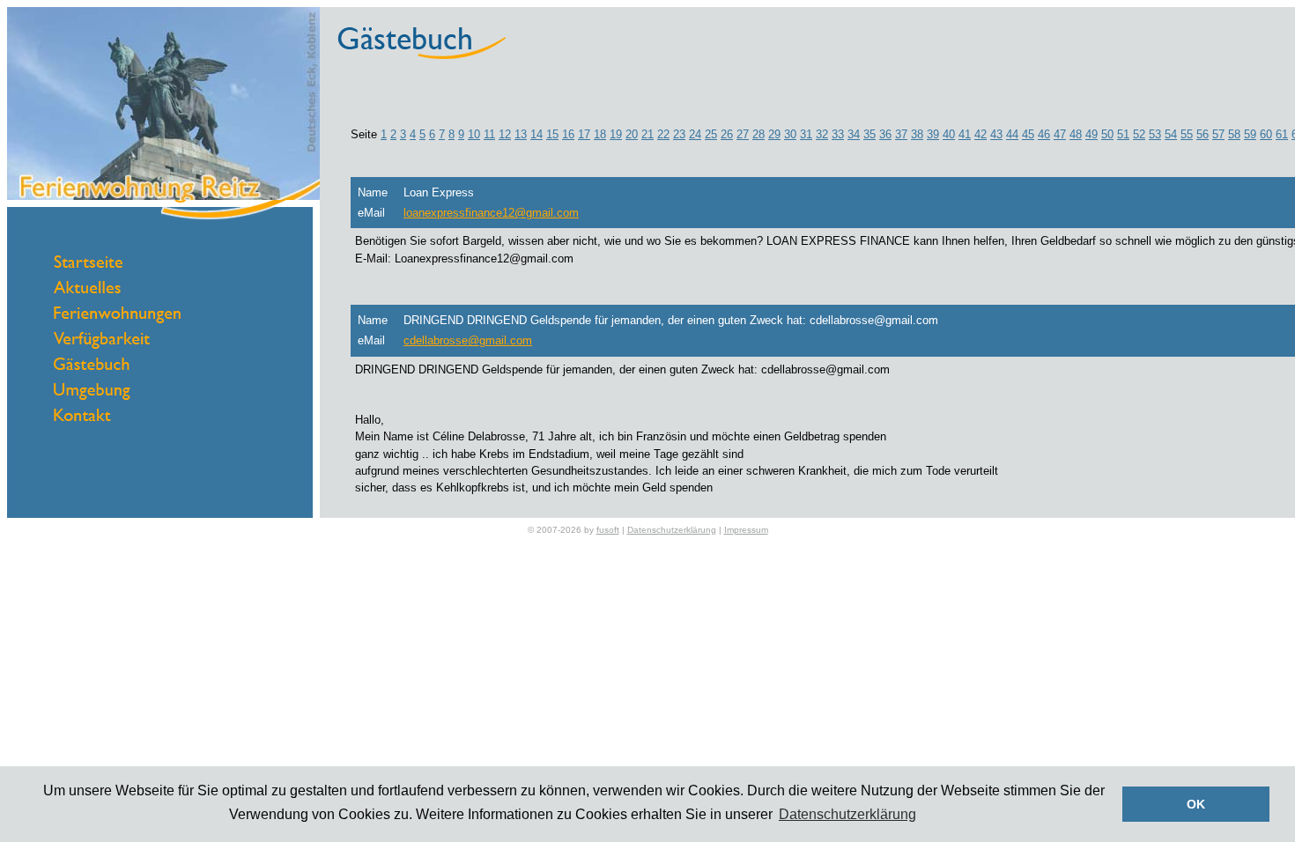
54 (1171, 134)
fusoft (607, 530)
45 (1028, 134)
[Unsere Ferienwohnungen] (117, 319)
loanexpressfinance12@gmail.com (491, 212)
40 (949, 134)
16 (568, 134)
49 (1091, 134)
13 (520, 134)
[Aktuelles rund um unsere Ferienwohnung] (87, 289)
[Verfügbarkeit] (102, 344)
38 (917, 134)
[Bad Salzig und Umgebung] (92, 396)
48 (1075, 134)
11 (489, 134)
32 (822, 134)
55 (1186, 134)
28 (758, 134)
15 (552, 134)
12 (505, 134)
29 (774, 134)
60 (1266, 134)
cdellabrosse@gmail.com (467, 340)
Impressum (746, 530)
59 (1250, 134)
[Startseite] (88, 263)
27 (742, 134)
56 (1202, 134)
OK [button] (1196, 804)
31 (806, 134)
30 (790, 134)
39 (933, 134)
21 (647, 134)
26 (727, 134)
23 (679, 134)
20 (631, 134)
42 (980, 134)
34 (853, 134)
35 (869, 134)
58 (1234, 134)
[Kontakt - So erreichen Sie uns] (82, 417)
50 (1107, 134)
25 (711, 134)
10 (474, 134)
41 (964, 134)
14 (536, 134)
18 (600, 134)
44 (1012, 134)
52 (1139, 134)
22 (663, 134)
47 (1060, 134)
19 (616, 134)
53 (1155, 134)
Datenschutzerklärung (671, 530)
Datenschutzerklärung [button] (847, 814)
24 (695, 134)
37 (901, 134)
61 (1282, 134)
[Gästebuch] (92, 366)
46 (1044, 134)
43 (996, 134)
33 (838, 134)
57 (1218, 134)
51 (1123, 134)
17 (584, 134)
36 (885, 134)
